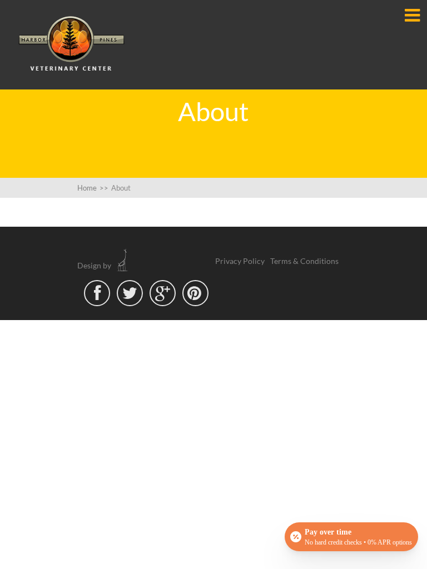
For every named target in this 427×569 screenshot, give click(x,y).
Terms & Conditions (304, 261)
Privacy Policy (240, 261)
